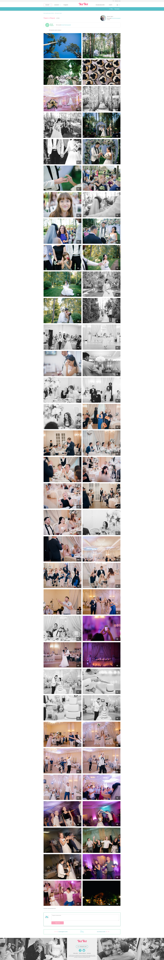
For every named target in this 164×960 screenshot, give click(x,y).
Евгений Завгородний (115, 18)
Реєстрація (116, 8)
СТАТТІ (110, 5)
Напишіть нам (117, 1)
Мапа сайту (75, 953)
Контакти (89, 953)
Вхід (112, 8)
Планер (47, 5)
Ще (117, 5)
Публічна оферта (82, 953)
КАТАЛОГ (56, 5)
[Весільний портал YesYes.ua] (83, 4)
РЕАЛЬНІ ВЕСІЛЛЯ (100, 5)
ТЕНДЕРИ (65, 5)
